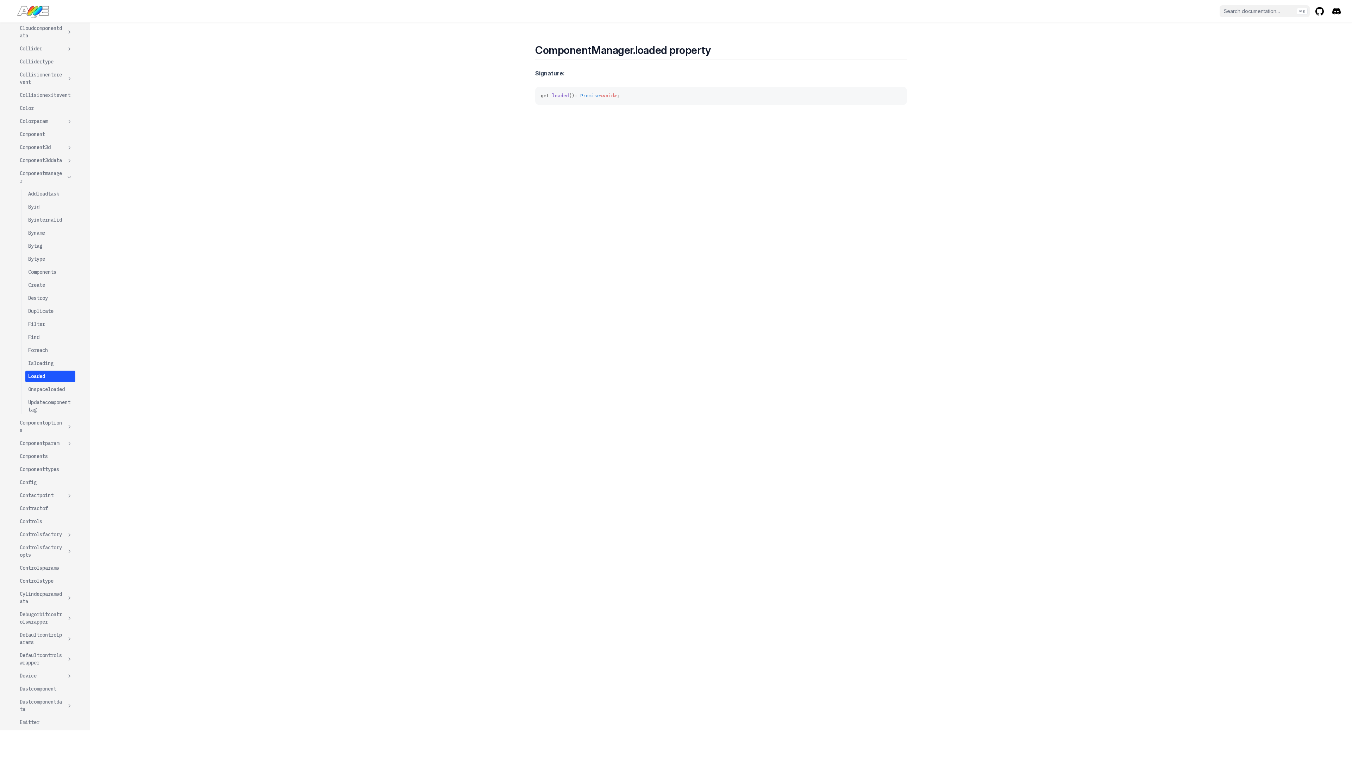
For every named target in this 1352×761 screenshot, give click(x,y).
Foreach (38, 350)
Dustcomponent (38, 689)
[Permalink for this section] (717, 50)
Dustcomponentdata (41, 705)
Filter (36, 324)
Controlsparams (39, 568)
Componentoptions (41, 426)
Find (33, 337)
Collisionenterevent (41, 78)
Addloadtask (43, 194)
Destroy (38, 298)
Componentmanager (41, 177)
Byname (36, 233)
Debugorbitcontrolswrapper (41, 618)
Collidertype (37, 61)
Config (28, 482)
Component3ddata (41, 160)
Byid (33, 207)
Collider (31, 48)
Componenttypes (39, 469)
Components (42, 272)
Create (36, 285)
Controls (31, 521)
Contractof (34, 508)
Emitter (29, 722)
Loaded (36, 376)
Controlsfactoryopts (41, 551)
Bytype (36, 259)
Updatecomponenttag (49, 406)
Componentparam (39, 443)
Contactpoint (37, 495)
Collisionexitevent (45, 95)
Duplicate (41, 311)
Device (28, 676)
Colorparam (34, 121)
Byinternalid (45, 220)
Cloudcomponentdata (41, 32)
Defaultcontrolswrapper (41, 659)
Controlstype (37, 581)
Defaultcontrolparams (41, 638)
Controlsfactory (41, 534)
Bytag (35, 246)
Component (32, 134)
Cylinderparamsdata (41, 598)
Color (27, 108)
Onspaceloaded (46, 389)
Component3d (35, 147)
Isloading (41, 363)
